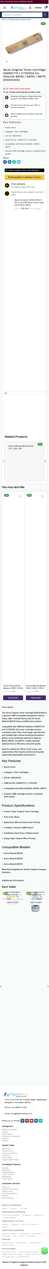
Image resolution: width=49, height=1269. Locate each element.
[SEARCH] (44, 14)
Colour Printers (8, 1174)
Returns (5, 1196)
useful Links (8, 1145)
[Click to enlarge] (7, 62)
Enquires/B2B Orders (10, 1160)
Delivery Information (10, 1189)
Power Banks (7, 1179)
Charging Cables (8, 1172)
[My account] (30, 7)
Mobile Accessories (9, 1130)
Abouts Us (6, 1149)
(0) (14, 691)
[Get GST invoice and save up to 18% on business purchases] (7, 106)
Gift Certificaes (8, 1198)
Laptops (5, 1141)
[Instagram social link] (27, 1121)
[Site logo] (19, 7)
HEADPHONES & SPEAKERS (13, 1212)
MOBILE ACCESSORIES (11, 1205)
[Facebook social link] (5, 162)
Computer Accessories (11, 1136)
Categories (7, 1126)
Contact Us (6, 1155)
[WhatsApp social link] (14, 162)
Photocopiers (7, 1134)
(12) (40, 897)
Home (4, 19)
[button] (3, 461)
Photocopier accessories (20, 19)
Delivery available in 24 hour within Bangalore (24, 170)
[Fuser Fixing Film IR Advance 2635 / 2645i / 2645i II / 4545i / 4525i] (13, 588)
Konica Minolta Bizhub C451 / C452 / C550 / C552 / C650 (36, 688)
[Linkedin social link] (9, 162)
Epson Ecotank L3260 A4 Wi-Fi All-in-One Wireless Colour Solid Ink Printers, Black (29, 202)
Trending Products (11, 1164)
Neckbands (6, 1177)
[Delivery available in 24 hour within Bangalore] (6, 170)
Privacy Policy (7, 1151)
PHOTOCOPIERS (8, 1249)
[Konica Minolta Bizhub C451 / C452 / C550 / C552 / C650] (36, 588)
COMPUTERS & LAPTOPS (12, 1221)
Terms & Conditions (10, 1153)
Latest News (7, 1157)
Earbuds (5, 1168)
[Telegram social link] (18, 162)
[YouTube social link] (31, 1121)
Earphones (6, 1170)
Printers (5, 1132)
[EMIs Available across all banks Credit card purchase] (7, 115)
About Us (5, 1187)
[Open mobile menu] (4, 7)
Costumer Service (11, 1183)
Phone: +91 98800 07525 (16, 1107)
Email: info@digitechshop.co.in (18, 1114)
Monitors (5, 1138)
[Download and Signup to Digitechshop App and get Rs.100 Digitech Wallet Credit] (7, 97)
